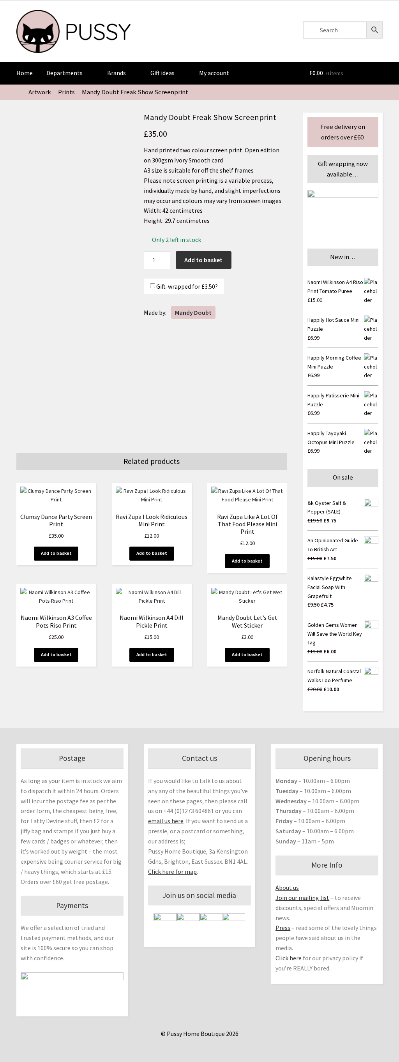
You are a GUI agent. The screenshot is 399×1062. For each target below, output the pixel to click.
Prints (66, 92)
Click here (288, 958)
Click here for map (172, 871)
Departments (64, 73)
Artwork (39, 92)
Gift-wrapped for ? (186, 286)
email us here (166, 821)
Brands (116, 73)
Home (24, 73)
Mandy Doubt (193, 312)
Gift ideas (162, 73)
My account (214, 73)
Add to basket (203, 260)
